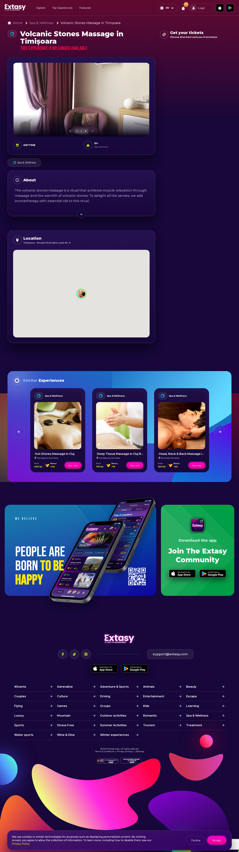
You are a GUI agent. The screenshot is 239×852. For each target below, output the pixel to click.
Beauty (191, 686)
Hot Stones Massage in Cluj (54, 454)
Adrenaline (65, 686)
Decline (196, 840)
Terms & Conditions (104, 751)
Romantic (150, 715)
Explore (40, 7)
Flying (18, 706)
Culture (62, 696)
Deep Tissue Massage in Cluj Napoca (123, 454)
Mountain (64, 715)
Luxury (19, 715)
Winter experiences (114, 735)
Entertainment (153, 696)
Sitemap (140, 751)
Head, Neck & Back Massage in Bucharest (189, 454)
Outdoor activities (113, 715)
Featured (84, 7)
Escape (191, 696)
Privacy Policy (21, 843)
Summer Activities (113, 725)
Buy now (73, 465)
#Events (20, 686)
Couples (20, 696)
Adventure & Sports (114, 686)
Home (17, 23)
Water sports (23, 735)
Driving (105, 696)
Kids (146, 706)
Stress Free (65, 725)
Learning (192, 706)
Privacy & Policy (125, 751)
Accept (216, 840)
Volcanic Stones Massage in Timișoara (91, 23)
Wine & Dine (66, 735)
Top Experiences (62, 7)
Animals (148, 686)
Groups (105, 706)
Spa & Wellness (41, 23)
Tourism (149, 725)
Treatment (194, 725)
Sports (19, 725)
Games (62, 706)
